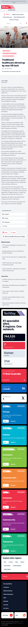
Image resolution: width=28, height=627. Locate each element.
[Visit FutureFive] (9, 471)
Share (5, 232)
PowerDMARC (4, 625)
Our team (5, 604)
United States (7, 569)
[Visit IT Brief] (9, 492)
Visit (5, 421)
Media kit (13, 421)
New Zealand (7, 565)
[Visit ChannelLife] (9, 428)
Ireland (22, 562)
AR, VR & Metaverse (8, 56)
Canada (11, 562)
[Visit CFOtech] (9, 406)
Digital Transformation (18, 14)
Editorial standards (8, 594)
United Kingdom (17, 565)
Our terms (6, 608)
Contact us (6, 587)
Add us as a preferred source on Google (15, 236)
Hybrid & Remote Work (19, 17)
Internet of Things (14, 19)
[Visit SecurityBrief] (9, 514)
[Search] (20, 23)
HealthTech (6, 50)
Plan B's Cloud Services (7, 623)
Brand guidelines (7, 583)
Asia (5, 562)
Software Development (9, 53)
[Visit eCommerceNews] (9, 449)
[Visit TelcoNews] (9, 536)
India (16, 562)
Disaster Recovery (7, 17)
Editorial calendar (7, 590)
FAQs (4, 597)
